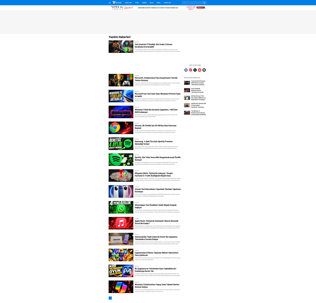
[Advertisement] (145, 63)
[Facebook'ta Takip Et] (186, 70)
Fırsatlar (167, 2)
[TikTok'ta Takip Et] (204, 70)
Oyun (137, 2)
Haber (144, 2)
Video (158, 2)
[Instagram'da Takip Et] (190, 70)
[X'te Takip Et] (195, 70)
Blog (151, 2)
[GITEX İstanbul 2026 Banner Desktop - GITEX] (157, 6)
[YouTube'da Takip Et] (199, 70)
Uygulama (128, 2)
